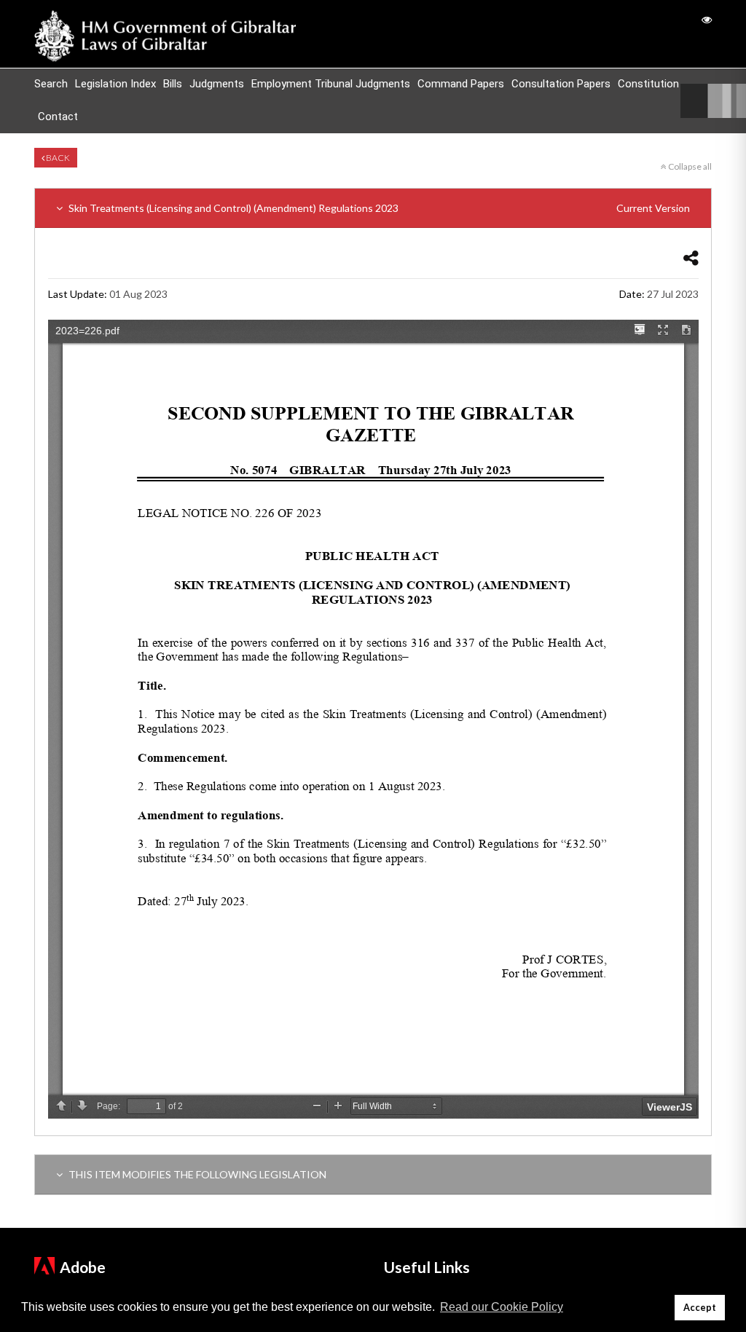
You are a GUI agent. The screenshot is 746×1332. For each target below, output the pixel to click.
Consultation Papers (560, 83)
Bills (172, 83)
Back (57, 157)
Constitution (648, 83)
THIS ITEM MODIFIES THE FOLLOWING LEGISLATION (196, 1174)
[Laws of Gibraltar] (165, 34)
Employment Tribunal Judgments (330, 83)
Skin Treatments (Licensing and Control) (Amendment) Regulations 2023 (378, 208)
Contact (58, 116)
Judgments (216, 83)
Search (51, 83)
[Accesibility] (707, 19)
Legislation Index (115, 83)
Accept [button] (699, 1307)
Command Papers (460, 83)
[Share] (691, 257)
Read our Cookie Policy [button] (501, 1307)
